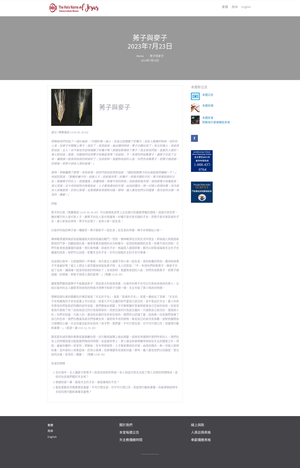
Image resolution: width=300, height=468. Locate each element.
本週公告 (207, 95)
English (246, 7)
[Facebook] (194, 138)
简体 (235, 7)
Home (140, 56)
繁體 (225, 7)
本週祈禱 (207, 105)
